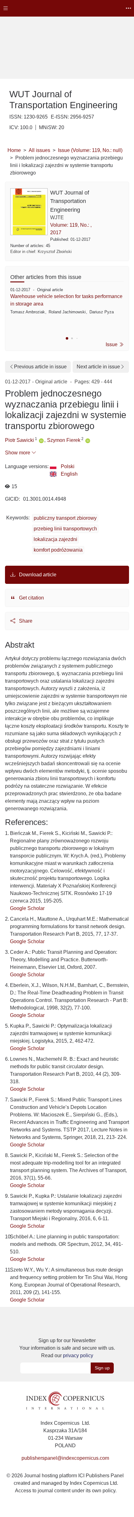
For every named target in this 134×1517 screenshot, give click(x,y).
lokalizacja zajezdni (55, 539)
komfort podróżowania (58, 550)
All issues (39, 150)
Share (25, 621)
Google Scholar (27, 908)
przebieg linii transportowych (65, 528)
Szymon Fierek (63, 440)
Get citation (31, 597)
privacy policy (78, 1355)
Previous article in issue (40, 366)
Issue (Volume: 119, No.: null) (90, 150)
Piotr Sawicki (19, 440)
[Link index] (65, 1400)
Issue (112, 344)
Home (14, 150)
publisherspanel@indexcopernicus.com (65, 1458)
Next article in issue (98, 366)
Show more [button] (18, 452)
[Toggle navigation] (5, 8)
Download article (37, 574)
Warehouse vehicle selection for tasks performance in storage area (66, 300)
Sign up (102, 1367)
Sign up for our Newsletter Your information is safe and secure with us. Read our (67, 1348)
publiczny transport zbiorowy (65, 518)
